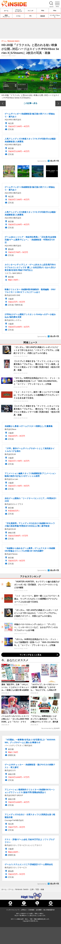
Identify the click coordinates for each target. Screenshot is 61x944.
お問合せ (24, 909)
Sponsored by (42, 161)
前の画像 (3, 103)
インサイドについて (12, 909)
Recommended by (47, 728)
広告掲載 (31, 909)
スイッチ (30, 10)
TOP (30, 896)
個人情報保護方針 (49, 909)
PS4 (54, 10)
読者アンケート (6, 16)
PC (30, 16)
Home (10, 905)
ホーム (6, 10)
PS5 (42, 10)
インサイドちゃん (55, 16)
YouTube (50, 905)
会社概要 (39, 909)
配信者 (43, 16)
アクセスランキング (18, 10)
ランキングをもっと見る (30, 654)
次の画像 (58, 103)
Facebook (23, 905)
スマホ (18, 16)
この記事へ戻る (30, 103)
